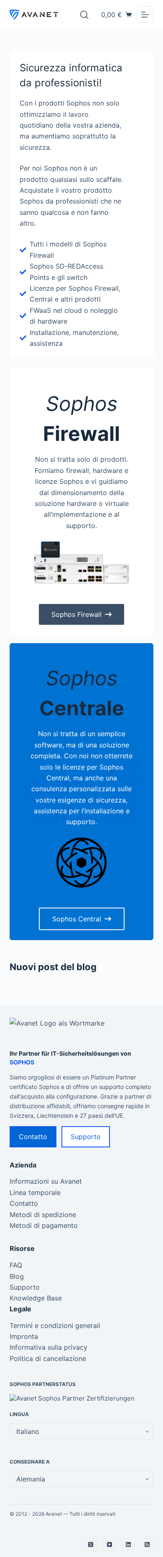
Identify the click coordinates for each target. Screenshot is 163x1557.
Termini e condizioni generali (55, 1325)
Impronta (24, 1336)
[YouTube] (109, 1544)
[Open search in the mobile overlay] (84, 15)
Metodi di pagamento (44, 1225)
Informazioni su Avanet (46, 1181)
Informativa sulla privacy (48, 1347)
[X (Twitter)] (90, 1544)
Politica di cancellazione (48, 1358)
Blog (17, 1276)
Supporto (86, 1136)
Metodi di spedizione (43, 1214)
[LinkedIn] (128, 1544)
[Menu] (145, 14)
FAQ (16, 1265)
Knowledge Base (36, 1298)
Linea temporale (35, 1192)
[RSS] (147, 1544)
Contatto (33, 1136)
